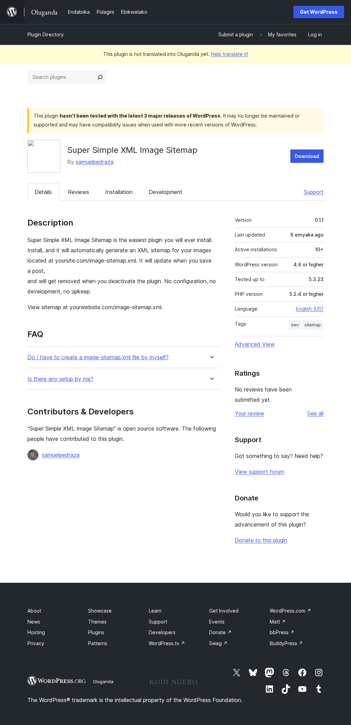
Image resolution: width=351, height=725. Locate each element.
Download (307, 156)
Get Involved (224, 611)
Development (165, 192)
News (33, 622)
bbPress (282, 632)
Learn (155, 611)
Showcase (100, 611)
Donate (220, 632)
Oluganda (103, 681)
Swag (218, 643)
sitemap (312, 324)
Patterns (97, 643)
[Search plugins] (100, 77)
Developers (162, 632)
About (34, 611)
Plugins (96, 632)
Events (217, 622)
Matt (278, 622)
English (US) (310, 309)
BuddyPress (286, 643)
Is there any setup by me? (60, 379)
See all (315, 413)
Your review (249, 413)
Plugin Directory (45, 34)
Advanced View (255, 344)
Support (314, 192)
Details (43, 192)
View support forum (259, 471)
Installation (119, 192)
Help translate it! (229, 54)
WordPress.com (290, 611)
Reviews (78, 192)
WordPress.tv (167, 643)
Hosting (36, 632)
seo (295, 324)
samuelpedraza (94, 161)
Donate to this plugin (261, 540)
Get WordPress (319, 12)
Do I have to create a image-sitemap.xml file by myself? (98, 357)
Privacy (35, 643)
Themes (97, 622)
